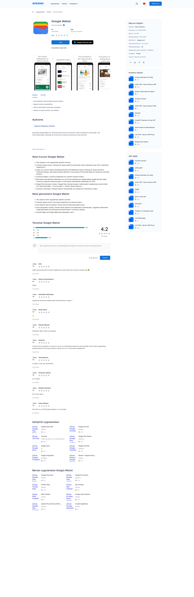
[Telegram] (130, 62)
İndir (60, 42)
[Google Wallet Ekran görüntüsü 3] (85, 72)
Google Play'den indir (84, 42)
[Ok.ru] (139, 62)
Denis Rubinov (140, 27)
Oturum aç (155, 3)
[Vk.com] (134, 62)
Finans (138, 53)
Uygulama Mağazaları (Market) (44, 126)
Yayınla (105, 258)
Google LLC (141, 40)
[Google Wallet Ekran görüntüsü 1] (42, 72)
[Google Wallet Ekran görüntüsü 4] (106, 72)
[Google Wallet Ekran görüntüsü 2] (64, 72)
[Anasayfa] (37, 5)
